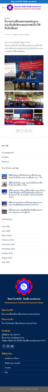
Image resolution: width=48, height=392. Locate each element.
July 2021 (6, 262)
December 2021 (8, 244)
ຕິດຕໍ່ (6, 372)
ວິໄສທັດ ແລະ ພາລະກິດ (12, 363)
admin (27, 34)
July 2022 (6, 227)
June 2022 (6, 231)
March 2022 (7, 236)
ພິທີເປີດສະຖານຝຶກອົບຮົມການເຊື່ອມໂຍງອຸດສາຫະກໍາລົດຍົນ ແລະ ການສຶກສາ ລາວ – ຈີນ (25, 176)
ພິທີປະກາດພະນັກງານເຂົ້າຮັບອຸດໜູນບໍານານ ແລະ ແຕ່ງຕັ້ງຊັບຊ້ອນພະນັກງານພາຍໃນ (25, 203)
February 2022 (8, 240)
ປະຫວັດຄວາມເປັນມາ (12, 358)
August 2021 (7, 258)
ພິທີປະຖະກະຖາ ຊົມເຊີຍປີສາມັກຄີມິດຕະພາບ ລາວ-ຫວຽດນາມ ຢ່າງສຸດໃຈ (26, 211)
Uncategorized (8, 153)
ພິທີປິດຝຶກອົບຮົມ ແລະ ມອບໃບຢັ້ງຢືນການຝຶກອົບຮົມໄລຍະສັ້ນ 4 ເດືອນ (26, 184)
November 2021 (8, 249)
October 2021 (7, 253)
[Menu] (3, 7)
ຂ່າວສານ (7, 18)
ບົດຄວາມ (5, 162)
